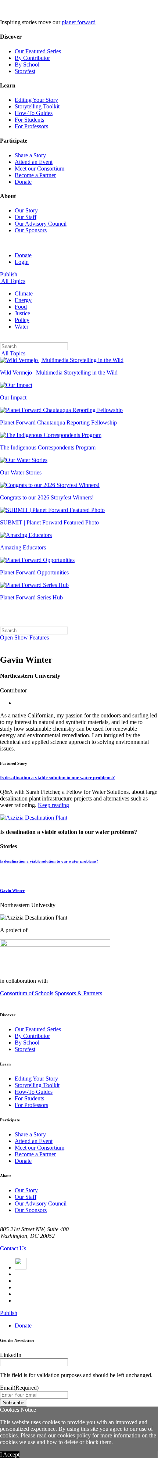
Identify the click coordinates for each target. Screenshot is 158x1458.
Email (19, 1387)
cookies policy (74, 1435)
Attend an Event (34, 162)
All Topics (12, 281)
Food (21, 307)
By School (27, 64)
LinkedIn (10, 1355)
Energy (23, 300)
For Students (29, 120)
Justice (22, 313)
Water (21, 326)
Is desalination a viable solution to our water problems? (57, 777)
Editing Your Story (36, 100)
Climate (24, 293)
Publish (8, 274)
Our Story (26, 210)
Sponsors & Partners (78, 993)
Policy (22, 320)
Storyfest (25, 71)
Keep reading (53, 805)
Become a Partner (35, 175)
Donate (23, 182)
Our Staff (25, 217)
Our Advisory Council (41, 224)
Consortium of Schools (26, 993)
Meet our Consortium (39, 168)
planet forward (79, 22)
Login (22, 262)
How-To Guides (34, 113)
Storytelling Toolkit (37, 106)
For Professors (31, 126)
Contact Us (13, 1248)
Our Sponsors (31, 230)
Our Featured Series (38, 51)
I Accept (9, 1454)
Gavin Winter (12, 890)
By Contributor (32, 58)
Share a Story (30, 155)
